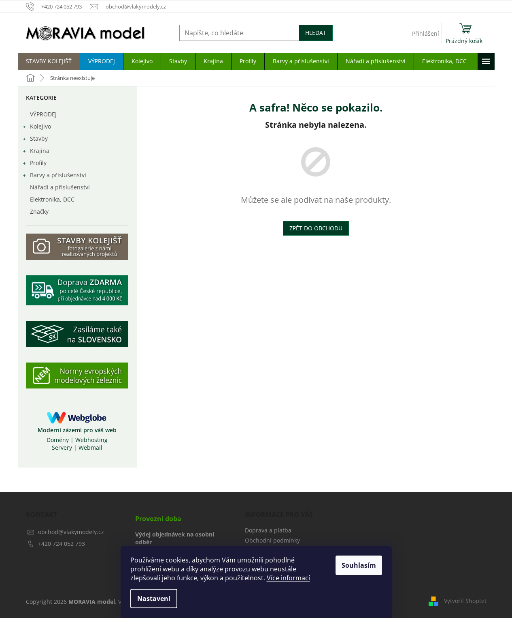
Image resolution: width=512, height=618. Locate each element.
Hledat (315, 32)
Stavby (39, 138)
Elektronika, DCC (52, 199)
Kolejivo (40, 126)
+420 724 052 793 (61, 543)
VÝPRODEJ (43, 114)
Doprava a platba (268, 530)
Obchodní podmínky (272, 540)
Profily (38, 163)
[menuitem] (49, 61)
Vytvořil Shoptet (465, 601)
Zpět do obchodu (315, 228)
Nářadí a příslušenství (60, 187)
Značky (39, 211)
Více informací (288, 577)
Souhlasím (359, 565)
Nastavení (153, 598)
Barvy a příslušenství (58, 175)
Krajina (39, 150)
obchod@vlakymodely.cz (71, 532)
